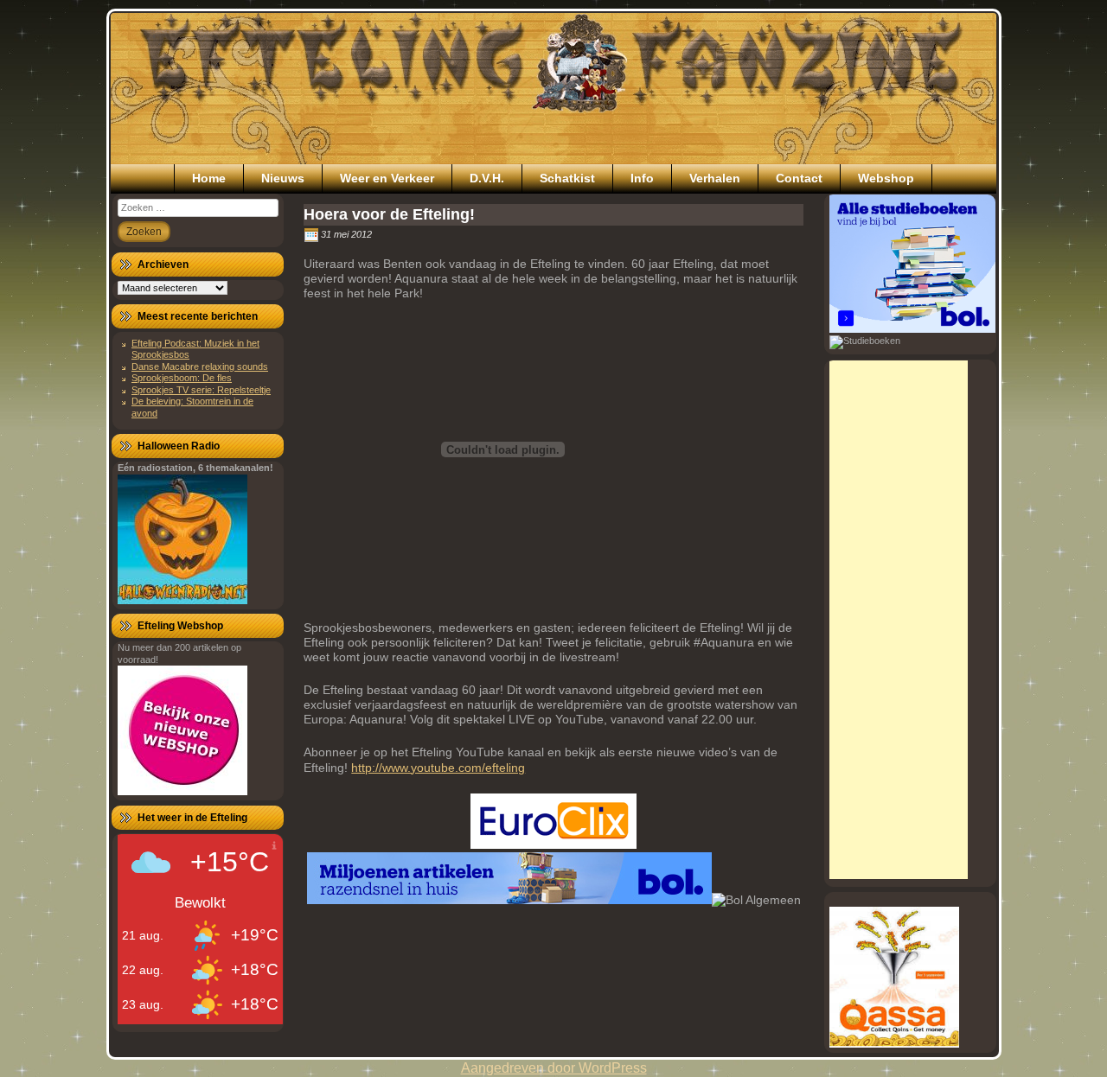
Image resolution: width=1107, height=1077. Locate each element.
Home (209, 178)
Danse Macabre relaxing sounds (199, 366)
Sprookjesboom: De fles (181, 378)
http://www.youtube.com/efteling (438, 767)
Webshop (886, 178)
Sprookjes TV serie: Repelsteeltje (201, 390)
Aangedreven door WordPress (554, 1068)
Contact (799, 178)
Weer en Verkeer (387, 178)
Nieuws (282, 178)
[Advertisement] (898, 619)
